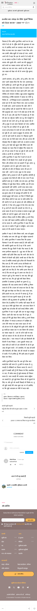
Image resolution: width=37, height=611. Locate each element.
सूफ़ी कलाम (26, 10)
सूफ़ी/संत (10, 10)
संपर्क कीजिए (20, 574)
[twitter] (13, 587)
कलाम (3, 549)
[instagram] (23, 587)
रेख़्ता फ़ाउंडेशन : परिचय (24, 564)
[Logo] (9, 3)
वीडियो (20, 541)
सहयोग (20, 553)
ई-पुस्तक (20, 537)
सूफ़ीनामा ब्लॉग (22, 545)
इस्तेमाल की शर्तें (20, 594)
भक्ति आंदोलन (5, 568)
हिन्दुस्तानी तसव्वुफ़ (23, 568)
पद (2, 545)
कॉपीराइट (27, 594)
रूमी (3, 26)
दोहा (3, 541)
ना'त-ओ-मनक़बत (6, 553)
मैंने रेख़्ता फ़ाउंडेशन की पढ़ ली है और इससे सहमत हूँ (18, 525)
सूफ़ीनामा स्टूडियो (23, 549)
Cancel (22, 452)
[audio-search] (33, 7)
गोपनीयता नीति (20, 524)
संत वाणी (15, 10)
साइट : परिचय (5, 564)
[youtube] (18, 587)
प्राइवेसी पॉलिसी (11, 594)
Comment (29, 452)
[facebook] (9, 587)
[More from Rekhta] (34, 3)
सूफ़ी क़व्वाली (20, 10)
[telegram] (27, 587)
